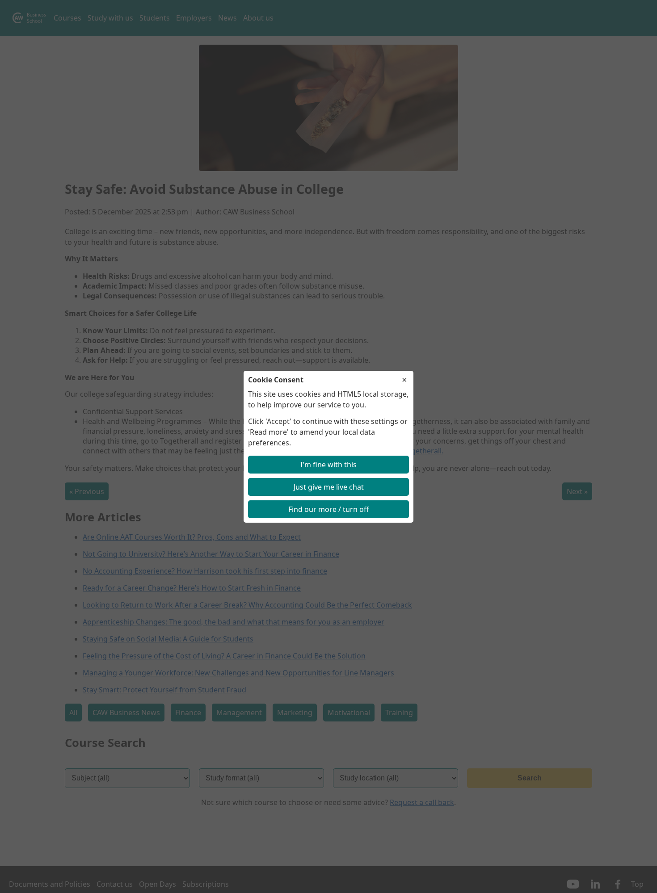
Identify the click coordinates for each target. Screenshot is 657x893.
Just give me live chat (329, 487)
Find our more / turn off (328, 509)
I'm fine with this (328, 465)
